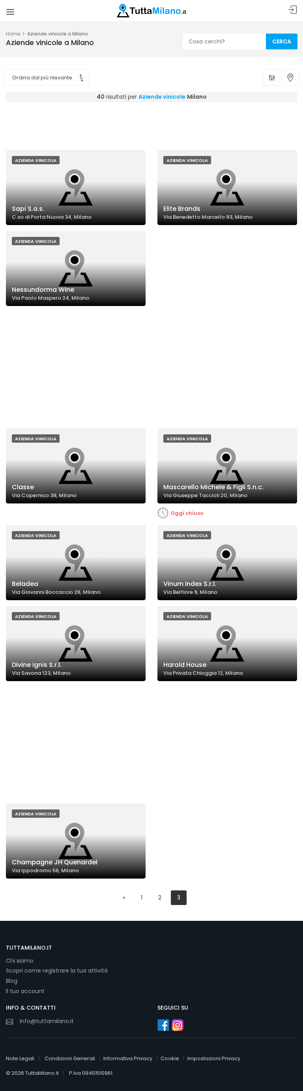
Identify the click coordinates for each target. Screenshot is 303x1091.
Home (13, 33)
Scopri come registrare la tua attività (57, 970)
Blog (11, 980)
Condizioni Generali (70, 1058)
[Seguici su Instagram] (177, 1025)
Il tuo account (25, 991)
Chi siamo (20, 960)
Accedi (292, 10)
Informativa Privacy (127, 1058)
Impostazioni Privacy (213, 1058)
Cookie (170, 1058)
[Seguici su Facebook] (163, 1025)
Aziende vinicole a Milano (57, 33)
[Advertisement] (151, 124)
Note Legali (20, 1058)
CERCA (281, 41)
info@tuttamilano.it (47, 1021)
